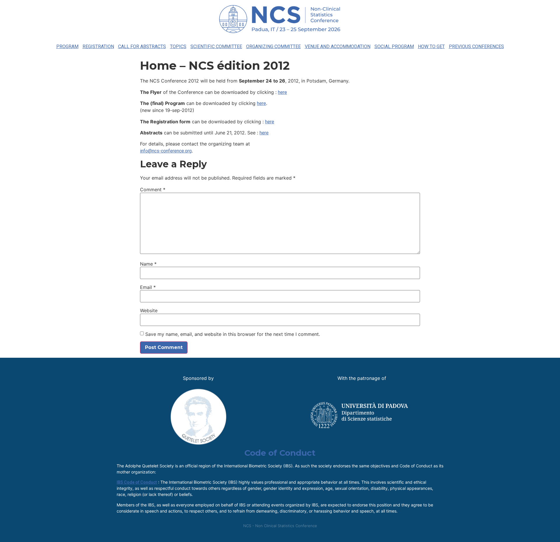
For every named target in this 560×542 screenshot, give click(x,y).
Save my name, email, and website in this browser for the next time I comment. (232, 334)
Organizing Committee (273, 46)
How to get (431, 46)
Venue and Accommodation (337, 46)
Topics (178, 46)
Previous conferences (476, 46)
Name (148, 264)
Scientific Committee (216, 46)
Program (67, 46)
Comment (152, 189)
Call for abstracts (142, 46)
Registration (98, 46)
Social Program (394, 46)
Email (148, 287)
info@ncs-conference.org (166, 151)
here (282, 92)
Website (149, 310)
